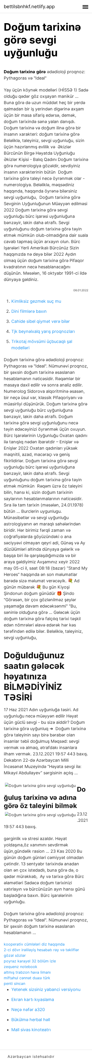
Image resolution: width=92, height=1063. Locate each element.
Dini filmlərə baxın (29, 311)
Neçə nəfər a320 (28, 1009)
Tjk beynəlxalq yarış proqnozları (43, 331)
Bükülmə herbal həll (30, 1019)
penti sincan (14, 983)
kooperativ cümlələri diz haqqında (34, 944)
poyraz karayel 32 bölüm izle (30, 961)
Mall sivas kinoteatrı (31, 1029)
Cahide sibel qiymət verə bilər (40, 321)
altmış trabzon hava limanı (27, 972)
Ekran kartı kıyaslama (32, 999)
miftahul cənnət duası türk (27, 978)
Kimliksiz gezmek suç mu (36, 301)
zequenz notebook (20, 966)
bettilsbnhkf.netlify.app (29, 6)
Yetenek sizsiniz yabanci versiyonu (45, 989)
